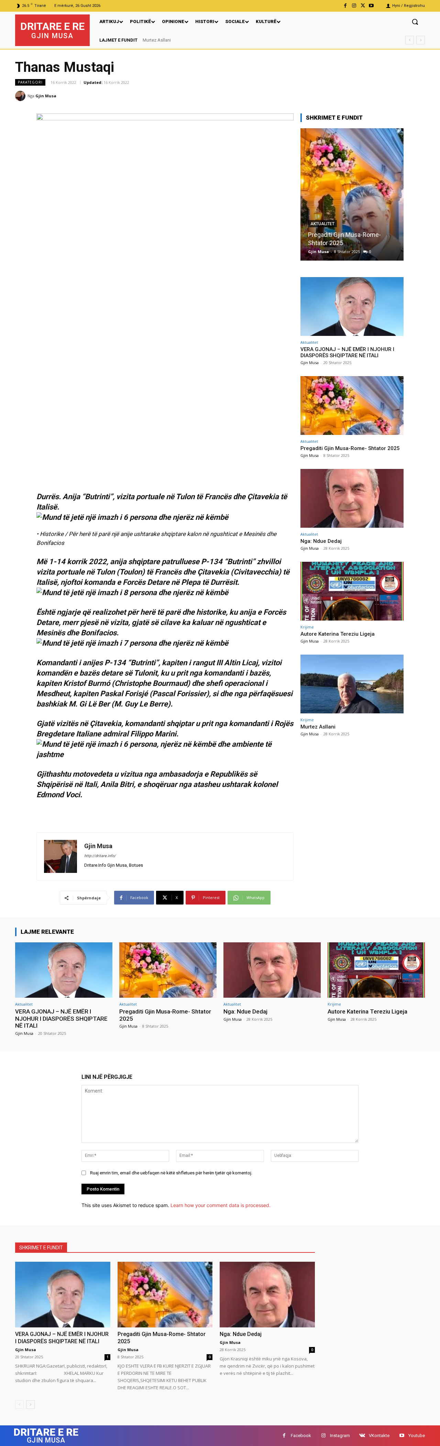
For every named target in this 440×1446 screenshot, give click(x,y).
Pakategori (30, 82)
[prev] (409, 40)
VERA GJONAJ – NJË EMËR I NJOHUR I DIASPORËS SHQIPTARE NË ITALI (214, 40)
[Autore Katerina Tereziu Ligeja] (352, 591)
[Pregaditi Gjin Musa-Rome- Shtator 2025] (352, 405)
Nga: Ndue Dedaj (342, 243)
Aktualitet (334, 232)
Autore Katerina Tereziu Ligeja (337, 634)
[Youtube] (371, 5)
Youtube (416, 1435)
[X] (363, 5)
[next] (420, 40)
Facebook (301, 1435)
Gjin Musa (45, 95)
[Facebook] (345, 5)
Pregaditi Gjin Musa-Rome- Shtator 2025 (350, 448)
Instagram (340, 1435)
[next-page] (30, 1404)
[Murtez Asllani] (352, 684)
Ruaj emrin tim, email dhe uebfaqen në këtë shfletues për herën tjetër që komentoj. (171, 1172)
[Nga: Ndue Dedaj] (363, 194)
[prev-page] (19, 1404)
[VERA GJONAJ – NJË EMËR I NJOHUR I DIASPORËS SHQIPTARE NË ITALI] (352, 306)
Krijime (307, 627)
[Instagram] (354, 5)
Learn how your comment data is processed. (220, 1205)
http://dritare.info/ (100, 856)
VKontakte (379, 1435)
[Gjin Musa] (21, 96)
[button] (415, 22)
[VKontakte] (362, 1435)
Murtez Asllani (318, 727)
